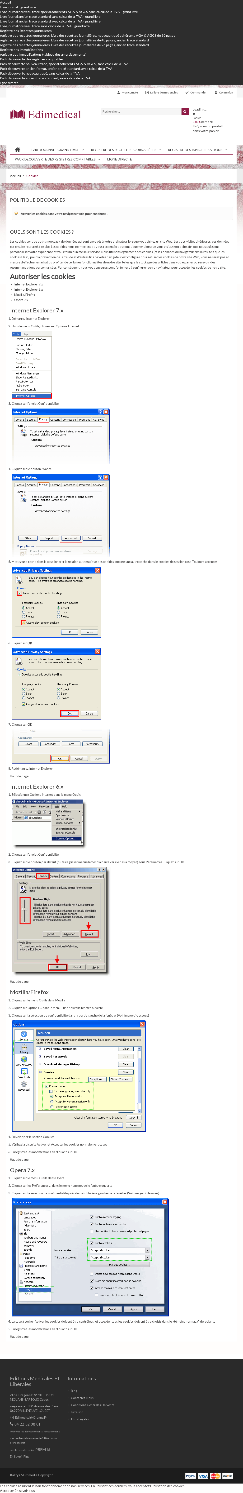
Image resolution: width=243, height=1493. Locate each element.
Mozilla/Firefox (24, 295)
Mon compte (130, 92)
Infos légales (80, 1419)
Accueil (5, 2)
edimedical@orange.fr (31, 1417)
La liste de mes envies (164, 92)
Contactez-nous (82, 1398)
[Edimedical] (45, 114)
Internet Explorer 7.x (28, 284)
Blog (74, 1391)
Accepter (7, 1491)
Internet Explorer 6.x (28, 289)
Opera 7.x (21, 300)
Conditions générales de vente (92, 1405)
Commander (198, 92)
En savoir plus (25, 1491)
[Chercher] (185, 111)
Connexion (226, 92)
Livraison (77, 1412)
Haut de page (19, 776)
